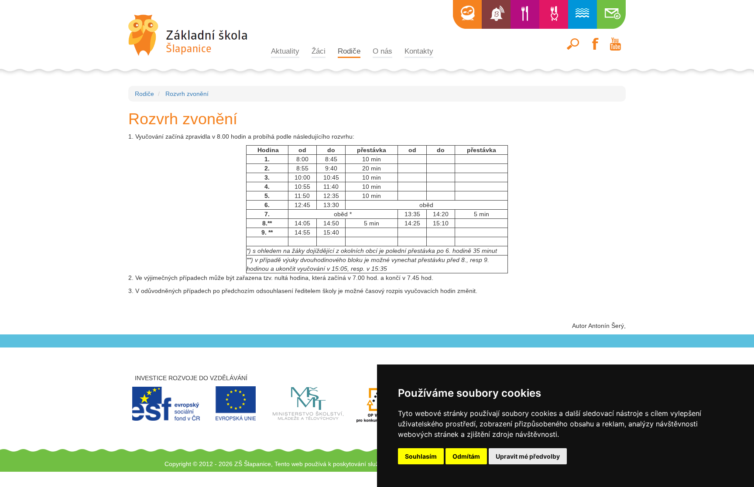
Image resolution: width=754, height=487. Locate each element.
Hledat (573, 44)
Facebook (594, 44)
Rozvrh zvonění (187, 93)
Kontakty (418, 51)
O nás (382, 51)
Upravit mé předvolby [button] (528, 456)
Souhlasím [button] (421, 456)
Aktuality (285, 51)
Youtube (615, 44)
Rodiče (349, 51)
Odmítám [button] (466, 456)
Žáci (319, 51)
